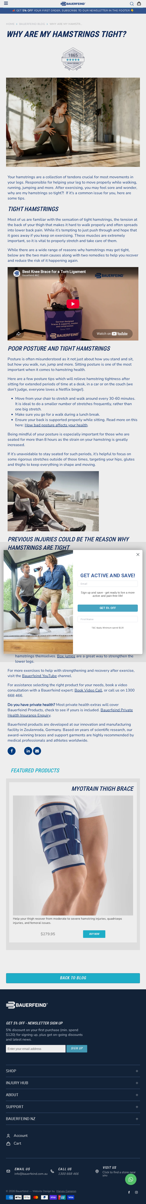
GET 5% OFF (108, 608)
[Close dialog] (138, 554)
